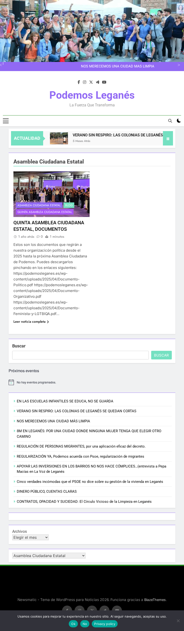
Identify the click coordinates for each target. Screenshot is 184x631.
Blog (69, 205)
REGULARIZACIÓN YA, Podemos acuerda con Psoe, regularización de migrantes (80, 456)
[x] (91, 82)
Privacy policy (104, 624)
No (85, 624)
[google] (97, 82)
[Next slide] (178, 64)
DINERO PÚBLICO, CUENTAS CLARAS (47, 491)
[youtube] (104, 82)
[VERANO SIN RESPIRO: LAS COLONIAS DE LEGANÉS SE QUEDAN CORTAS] (52, 138)
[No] (178, 620)
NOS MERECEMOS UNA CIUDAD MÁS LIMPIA (117, 66)
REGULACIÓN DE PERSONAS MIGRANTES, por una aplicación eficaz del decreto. (81, 446)
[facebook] (78, 82)
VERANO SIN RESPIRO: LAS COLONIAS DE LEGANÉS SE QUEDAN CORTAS (76, 411)
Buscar (19, 345)
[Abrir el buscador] (170, 121)
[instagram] (84, 82)
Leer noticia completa (29, 321)
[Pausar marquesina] (168, 138)
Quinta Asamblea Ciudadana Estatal (44, 212)
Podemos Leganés (92, 95)
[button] (52, 138)
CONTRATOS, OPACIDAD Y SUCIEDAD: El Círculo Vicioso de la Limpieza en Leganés (84, 501)
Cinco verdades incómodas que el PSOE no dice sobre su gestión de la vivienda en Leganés (90, 481)
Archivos (19, 531)
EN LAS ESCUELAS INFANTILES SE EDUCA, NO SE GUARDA (65, 401)
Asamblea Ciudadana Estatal (39, 205)
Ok (73, 624)
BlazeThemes (155, 600)
